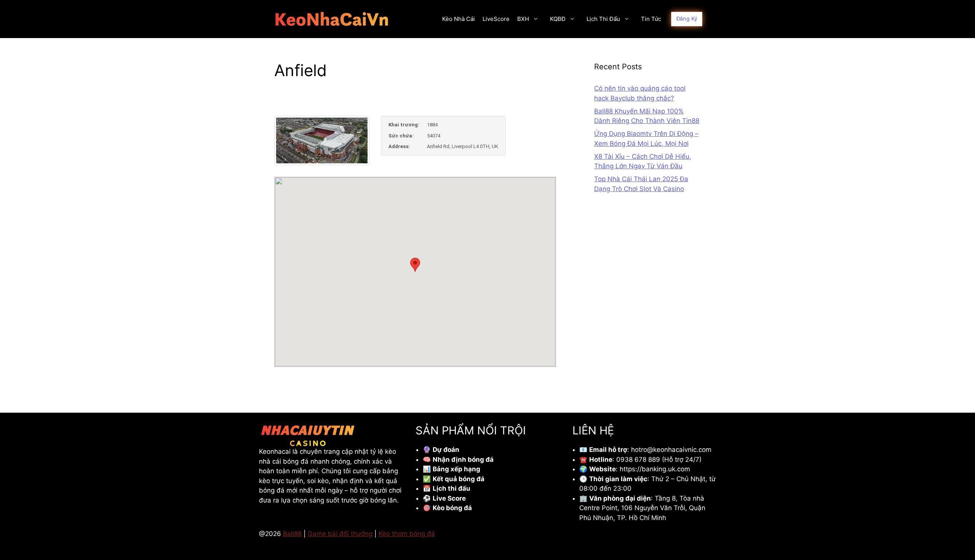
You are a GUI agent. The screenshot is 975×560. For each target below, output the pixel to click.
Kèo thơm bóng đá (407, 534)
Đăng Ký (687, 19)
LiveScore (496, 18)
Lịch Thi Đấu (603, 18)
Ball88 (292, 534)
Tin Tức (651, 18)
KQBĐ (558, 18)
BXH (523, 18)
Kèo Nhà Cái (458, 18)
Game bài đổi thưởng (340, 534)
